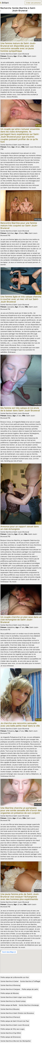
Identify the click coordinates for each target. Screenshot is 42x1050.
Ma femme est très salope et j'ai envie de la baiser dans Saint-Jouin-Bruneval (20, 409)
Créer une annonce (33, 3)
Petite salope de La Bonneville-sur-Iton (15, 977)
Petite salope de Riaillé (9, 1005)
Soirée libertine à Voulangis (29, 1005)
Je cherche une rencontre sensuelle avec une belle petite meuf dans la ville (20, 724)
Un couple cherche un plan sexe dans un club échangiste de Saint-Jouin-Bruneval (21, 619)
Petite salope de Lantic (30, 989)
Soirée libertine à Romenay (10, 985)
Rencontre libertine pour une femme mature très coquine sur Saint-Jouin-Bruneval (19, 225)
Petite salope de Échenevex (11, 1037)
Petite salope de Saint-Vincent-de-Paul (15, 1021)
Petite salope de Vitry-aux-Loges (12, 1029)
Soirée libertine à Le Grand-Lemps (13, 1001)
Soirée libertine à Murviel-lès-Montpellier (16, 1041)
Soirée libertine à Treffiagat (30, 981)
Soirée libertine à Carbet (9, 981)
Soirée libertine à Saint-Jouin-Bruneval (15, 1025)
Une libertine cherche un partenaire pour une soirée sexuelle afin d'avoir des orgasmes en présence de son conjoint (21, 810)
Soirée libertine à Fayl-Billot (11, 1033)
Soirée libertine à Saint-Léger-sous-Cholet (16, 997)
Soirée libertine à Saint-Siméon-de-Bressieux (17, 1013)
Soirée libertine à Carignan (10, 989)
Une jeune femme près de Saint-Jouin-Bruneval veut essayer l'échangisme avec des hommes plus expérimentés (20, 896)
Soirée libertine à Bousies (10, 1009)
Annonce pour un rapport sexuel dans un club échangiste (20, 527)
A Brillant (4, 3)
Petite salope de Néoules (10, 993)
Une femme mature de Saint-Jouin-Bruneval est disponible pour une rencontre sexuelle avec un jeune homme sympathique (18, 47)
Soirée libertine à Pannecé (10, 1017)
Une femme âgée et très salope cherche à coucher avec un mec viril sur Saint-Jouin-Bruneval (21, 299)
